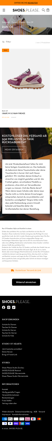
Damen (14, 22)
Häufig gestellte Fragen (11, 392)
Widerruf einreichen (26, 282)
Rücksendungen (8, 398)
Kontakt (5, 389)
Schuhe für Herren (9, 330)
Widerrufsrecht (8, 412)
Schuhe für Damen (9, 325)
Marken (22, 22)
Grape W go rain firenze (13, 113)
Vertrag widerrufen (9, 403)
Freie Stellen (7, 401)
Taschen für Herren (9, 333)
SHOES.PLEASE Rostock (11, 370)
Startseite (6, 22)
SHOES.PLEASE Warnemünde (13, 373)
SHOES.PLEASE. (16, 429)
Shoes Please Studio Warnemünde (15, 376)
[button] (43, 9)
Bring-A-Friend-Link (9, 355)
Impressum (6, 414)
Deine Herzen (7, 352)
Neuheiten (33, 3)
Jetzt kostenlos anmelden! (12, 349)
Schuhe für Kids (8, 336)
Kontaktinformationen (20, 414)
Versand (42, 412)
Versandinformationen (10, 395)
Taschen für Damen (9, 327)
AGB (35, 412)
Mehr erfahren (14, 150)
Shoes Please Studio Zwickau (13, 368)
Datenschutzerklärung (23, 412)
